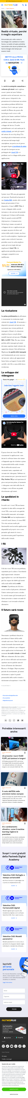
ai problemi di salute (19, 146)
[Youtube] (11, 1046)
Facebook (14, 720)
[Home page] (10, 5)
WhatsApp (18, 720)
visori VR (14, 152)
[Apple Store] (7, 1037)
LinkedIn (6, 720)
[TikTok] (7, 1046)
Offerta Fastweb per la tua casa (15, 1)
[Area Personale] (26, 5)
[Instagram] (3, 1046)
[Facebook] (19, 1046)
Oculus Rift (8, 200)
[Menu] (2, 5)
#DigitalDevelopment (8, 700)
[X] (24, 1046)
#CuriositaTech (6, 698)
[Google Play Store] (19, 1037)
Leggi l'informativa (7, 982)
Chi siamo (4, 1056)
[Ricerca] (23, 5)
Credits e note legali (7, 1059)
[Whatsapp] (15, 1046)
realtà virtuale (6, 131)
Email (22, 720)
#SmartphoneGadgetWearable (10, 695)
